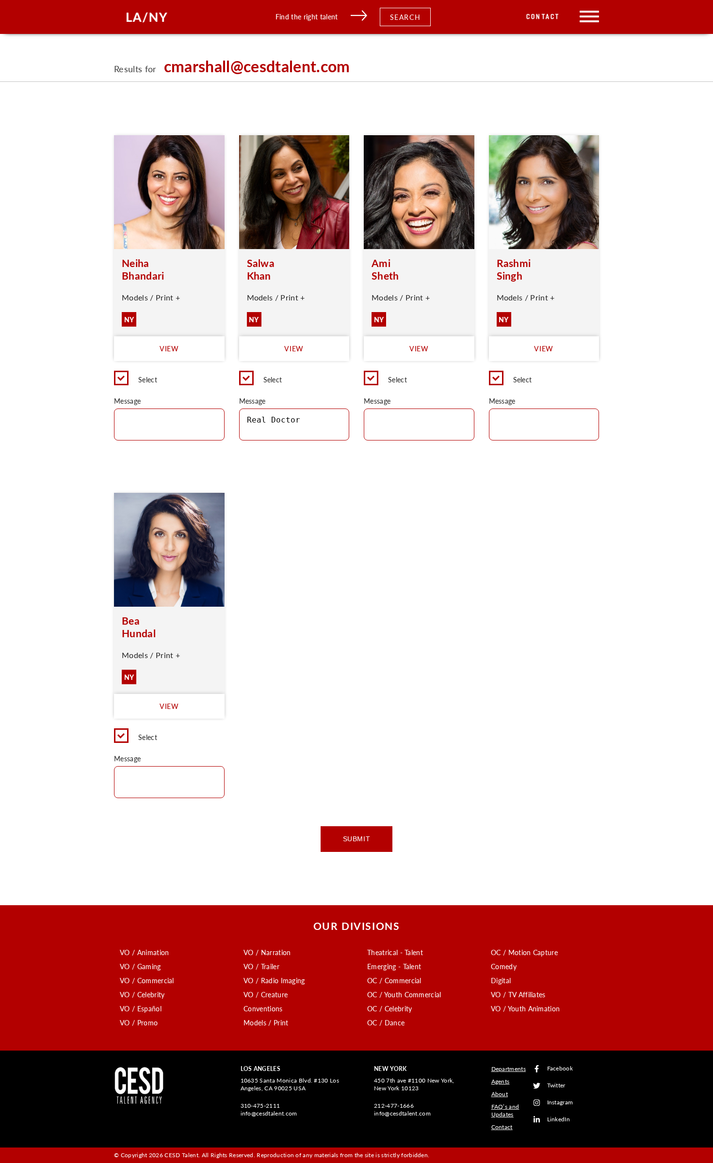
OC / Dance (386, 1022)
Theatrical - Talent (395, 952)
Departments (508, 1069)
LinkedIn (558, 1119)
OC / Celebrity (389, 1008)
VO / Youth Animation (525, 1008)
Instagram (560, 1102)
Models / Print (265, 1022)
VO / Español (141, 1008)
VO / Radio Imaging (274, 980)
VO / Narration (267, 952)
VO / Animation (144, 952)
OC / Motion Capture (524, 952)
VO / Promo (139, 1022)
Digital (501, 980)
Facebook (560, 1068)
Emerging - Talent (394, 966)
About (499, 1094)
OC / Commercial (394, 980)
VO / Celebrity (142, 994)
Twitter (556, 1085)
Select (147, 379)
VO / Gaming (140, 966)
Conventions (263, 1008)
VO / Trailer (261, 966)
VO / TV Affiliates (518, 994)
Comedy (504, 966)
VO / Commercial (147, 980)
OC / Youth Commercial (404, 994)
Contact (543, 16)
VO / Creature (265, 994)
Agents (500, 1081)
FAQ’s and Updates (505, 1110)
